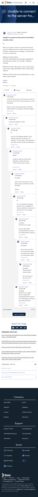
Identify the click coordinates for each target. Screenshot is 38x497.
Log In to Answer (19, 314)
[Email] (13, 327)
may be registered (30, 489)
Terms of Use (24, 486)
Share (30, 90)
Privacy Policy (26, 478)
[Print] (17, 327)
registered (19, 489)
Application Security (24, 479)
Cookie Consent (19, 481)
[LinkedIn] (25, 327)
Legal (18, 478)
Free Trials (11, 478)
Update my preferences (9, 479)
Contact (4, 478)
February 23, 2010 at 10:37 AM (15, 34)
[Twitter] (21, 327)
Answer (18, 90)
